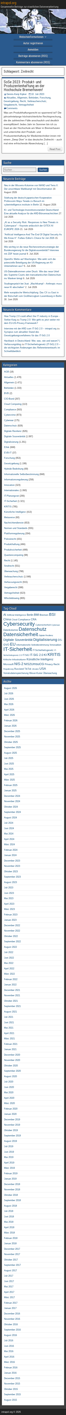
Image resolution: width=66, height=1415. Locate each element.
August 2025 (10, 753)
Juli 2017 (8, 1275)
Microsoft (8, 664)
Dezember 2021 (12, 990)
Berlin (30, 614)
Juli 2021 (8, 1017)
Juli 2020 (8, 1081)
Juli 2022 (8, 952)
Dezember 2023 (12, 860)
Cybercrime (10, 415)
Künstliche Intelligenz (15, 512)
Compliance (10, 409)
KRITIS (8, 506)
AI (4, 614)
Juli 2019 (8, 1146)
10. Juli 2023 (37, 94)
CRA (33, 619)
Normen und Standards (15, 528)
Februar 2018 (10, 1238)
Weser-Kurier (35, 673)
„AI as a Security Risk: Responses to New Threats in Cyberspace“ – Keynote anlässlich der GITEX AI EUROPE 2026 (31, 226)
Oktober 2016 (11, 1324)
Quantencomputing (13, 555)
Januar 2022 (10, 984)
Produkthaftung (12, 544)
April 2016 (9, 1356)
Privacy (49, 664)
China (7, 619)
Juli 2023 (8, 887)
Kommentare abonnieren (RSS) (33, 62)
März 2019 (9, 1168)
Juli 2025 (8, 758)
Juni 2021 (9, 1022)
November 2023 (12, 866)
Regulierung (8, 669)
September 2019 (12, 1135)
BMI (36, 614)
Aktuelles (11, 97)
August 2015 (10, 1400)
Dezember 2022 (12, 925)
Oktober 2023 (11, 871)
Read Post (55, 149)
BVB (6, 393)
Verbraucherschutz (36, 101)
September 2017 (12, 1265)
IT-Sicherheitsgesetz (43, 650)
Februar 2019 (10, 1173)
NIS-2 (18, 664)
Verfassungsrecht (13, 582)
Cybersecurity (19, 624)
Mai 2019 (8, 1157)
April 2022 (9, 968)
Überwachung (11, 571)
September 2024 (12, 812)
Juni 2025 (9, 763)
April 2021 (9, 1033)
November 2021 (12, 995)
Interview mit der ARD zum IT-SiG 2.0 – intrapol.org (30, 328)
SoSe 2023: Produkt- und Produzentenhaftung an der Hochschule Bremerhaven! (24, 86)
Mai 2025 (8, 769)
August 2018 (10, 1205)
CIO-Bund (9, 398)
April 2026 (9, 709)
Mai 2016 (8, 1351)
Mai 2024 (8, 833)
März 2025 (9, 779)
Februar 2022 (10, 979)
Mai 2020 (8, 1092)
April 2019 (9, 1162)
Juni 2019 (9, 1152)
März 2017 (9, 1297)
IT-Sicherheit (10, 501)
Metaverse (9, 517)
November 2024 (12, 801)
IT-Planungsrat (11, 495)
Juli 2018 (8, 1211)
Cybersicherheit (43, 625)
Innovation (9, 485)
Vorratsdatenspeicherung (16, 673)
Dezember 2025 (12, 731)
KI (45, 655)
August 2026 (10, 688)
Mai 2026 (8, 704)
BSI (52, 614)
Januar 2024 (10, 855)
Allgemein (22, 97)
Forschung (45, 97)
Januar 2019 (10, 1178)
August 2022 (10, 947)
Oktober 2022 (11, 936)
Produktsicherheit (13, 549)
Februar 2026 (10, 720)
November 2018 (12, 1189)
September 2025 (12, 747)
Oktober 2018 (11, 1195)
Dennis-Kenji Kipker (17, 94)
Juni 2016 (9, 1346)
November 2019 (12, 1124)
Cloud (14, 619)
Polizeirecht (10, 539)
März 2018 (9, 1232)
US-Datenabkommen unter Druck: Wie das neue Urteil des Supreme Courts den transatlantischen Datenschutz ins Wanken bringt (32, 275)
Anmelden (33, 49)
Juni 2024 (9, 828)
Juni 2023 (9, 893)
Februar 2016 (10, 1367)
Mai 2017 (8, 1286)
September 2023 (12, 876)
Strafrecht (9, 565)
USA (42, 668)
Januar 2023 (10, 920)
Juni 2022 (9, 957)
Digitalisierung (11, 442)
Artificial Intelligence (16, 615)
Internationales (11, 490)
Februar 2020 (10, 1108)
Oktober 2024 (11, 806)
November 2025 (12, 736)
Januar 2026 (10, 725)
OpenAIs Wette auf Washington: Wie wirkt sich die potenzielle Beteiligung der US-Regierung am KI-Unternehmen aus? (30, 262)
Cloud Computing (12, 404)
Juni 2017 (9, 1281)
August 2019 (10, 1141)
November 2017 (12, 1254)
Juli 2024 (8, 823)
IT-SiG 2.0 (36, 655)
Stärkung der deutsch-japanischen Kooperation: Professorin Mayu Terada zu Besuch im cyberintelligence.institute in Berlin (28, 201)
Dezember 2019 (12, 1119)
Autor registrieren (33, 43)
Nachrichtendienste (14, 522)
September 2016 (12, 1329)
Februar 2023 (10, 914)
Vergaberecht (10, 104)
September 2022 (12, 941)
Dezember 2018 (12, 1184)
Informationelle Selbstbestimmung (21, 474)
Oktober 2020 (11, 1065)
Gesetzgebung (11, 101)
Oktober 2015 (11, 1389)
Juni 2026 (9, 699)
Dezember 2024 (12, 796)
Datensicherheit (20, 634)
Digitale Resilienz (13, 431)
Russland (19, 669)
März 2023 (9, 909)
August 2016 (10, 1335)
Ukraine (35, 669)
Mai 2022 (8, 963)
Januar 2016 (10, 1373)
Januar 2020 (10, 1114)
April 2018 (9, 1227)
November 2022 (12, 930)
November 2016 (12, 1319)
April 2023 (9, 903)
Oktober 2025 (11, 742)
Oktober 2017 (11, 1259)
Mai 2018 (8, 1222)
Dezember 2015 (12, 1378)
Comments (12, 108)
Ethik (6, 447)
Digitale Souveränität (14, 436)
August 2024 (10, 817)
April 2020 (9, 1098)
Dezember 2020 (12, 1054)
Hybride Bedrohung (13, 468)
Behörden (33, 97)
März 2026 (9, 715)
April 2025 (9, 774)
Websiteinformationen (31, 37)
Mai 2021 (8, 1027)
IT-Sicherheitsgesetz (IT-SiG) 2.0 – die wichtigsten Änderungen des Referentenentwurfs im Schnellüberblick (32, 348)
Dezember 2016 (12, 1313)
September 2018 (12, 1200)
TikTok (27, 669)
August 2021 (10, 1011)
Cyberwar (9, 420)
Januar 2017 (10, 1308)
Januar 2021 (10, 1049)
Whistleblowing (11, 598)
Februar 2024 (10, 850)
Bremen (44, 614)
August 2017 (10, 1270)
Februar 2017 (10, 1303)
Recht (23, 101)
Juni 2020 (9, 1087)
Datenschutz (10, 425)
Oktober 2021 (11, 1001)
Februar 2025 (10, 785)
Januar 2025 (10, 790)
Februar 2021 (10, 1044)
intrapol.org (8, 3)
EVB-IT (8, 452)
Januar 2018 (10, 1243)
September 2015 (12, 1394)
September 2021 (12, 1006)
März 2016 (9, 1362)
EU (13, 644)
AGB (6, 371)
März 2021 (9, 1038)
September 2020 (12, 1071)
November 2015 (12, 1383)
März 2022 (9, 974)
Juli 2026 (8, 693)
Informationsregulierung (16, 479)
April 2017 (9, 1292)
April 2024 (9, 839)
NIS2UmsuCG (34, 664)
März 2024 (9, 844)
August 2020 (10, 1076)
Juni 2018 (9, 1216)
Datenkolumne (10, 630)
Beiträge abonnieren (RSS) (33, 56)
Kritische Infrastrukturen (14, 659)
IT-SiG (26, 655)
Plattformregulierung (14, 533)
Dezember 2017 (12, 1249)
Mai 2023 (8, 898)
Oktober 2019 (11, 1130)
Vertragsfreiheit (26, 104)
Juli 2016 (8, 1340)
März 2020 (9, 1103)
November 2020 (12, 1060)
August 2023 (10, 882)
